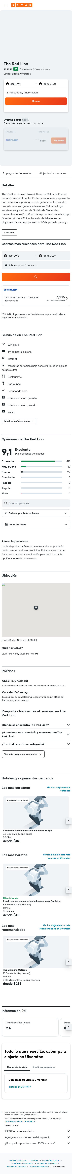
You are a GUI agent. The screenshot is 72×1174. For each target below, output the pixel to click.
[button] (5, 5)
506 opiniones (41, 69)
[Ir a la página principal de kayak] (21, 5)
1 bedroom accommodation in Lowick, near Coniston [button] (31, 901)
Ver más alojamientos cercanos (58, 789)
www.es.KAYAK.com (18, 1160)
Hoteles (34, 1160)
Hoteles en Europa (50, 1160)
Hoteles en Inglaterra (46, 1163)
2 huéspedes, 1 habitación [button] (22, 92)
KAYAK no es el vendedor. (20, 1131)
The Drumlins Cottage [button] (15, 969)
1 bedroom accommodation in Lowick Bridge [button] (27, 830)
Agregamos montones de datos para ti (27, 1137)
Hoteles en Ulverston (20, 1086)
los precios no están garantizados (20, 1121)
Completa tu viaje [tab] (17, 1066)
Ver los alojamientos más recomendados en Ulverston (55, 927)
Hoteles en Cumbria (16, 1166)
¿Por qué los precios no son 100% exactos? (30, 1143)
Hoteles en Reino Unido (22, 1163)
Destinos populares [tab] (44, 1066)
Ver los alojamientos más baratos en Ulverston (56, 856)
